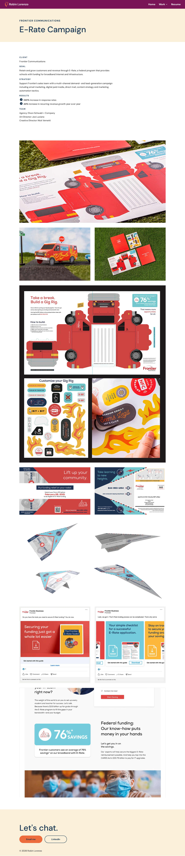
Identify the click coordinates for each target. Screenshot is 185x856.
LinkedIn (55, 839)
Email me (31, 839)
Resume (176, 4)
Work (162, 4)
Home (151, 4)
